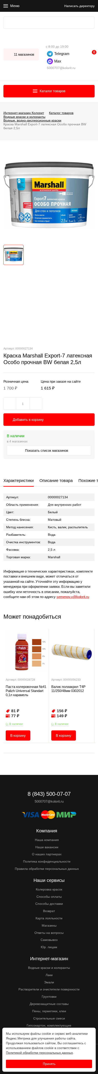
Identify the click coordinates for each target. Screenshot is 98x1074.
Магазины (49, 925)
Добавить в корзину (28, 420)
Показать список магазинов (47, 450)
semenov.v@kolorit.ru (73, 597)
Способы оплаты (49, 896)
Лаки (49, 975)
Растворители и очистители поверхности (49, 989)
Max (57, 61)
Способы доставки (49, 903)
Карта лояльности (49, 918)
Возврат (49, 911)
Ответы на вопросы (49, 933)
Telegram (61, 54)
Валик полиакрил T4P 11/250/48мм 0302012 (68, 689)
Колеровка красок (49, 889)
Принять (49, 1064)
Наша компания (47, 840)
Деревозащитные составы (49, 1004)
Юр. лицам (49, 947)
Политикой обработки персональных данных (39, 1052)
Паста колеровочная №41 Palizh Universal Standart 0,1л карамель (26, 691)
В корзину (18, 735)
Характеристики (18, 480)
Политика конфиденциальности (46, 861)
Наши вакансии (46, 847)
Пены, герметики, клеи (49, 1011)
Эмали (49, 982)
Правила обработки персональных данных (47, 869)
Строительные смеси (49, 1018)
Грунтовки (49, 996)
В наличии (16, 724)
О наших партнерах (47, 854)
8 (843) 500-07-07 (48, 40)
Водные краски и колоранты (49, 968)
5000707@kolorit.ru (61, 68)
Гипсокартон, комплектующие (49, 1025)
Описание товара (56, 480)
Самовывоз (49, 940)
